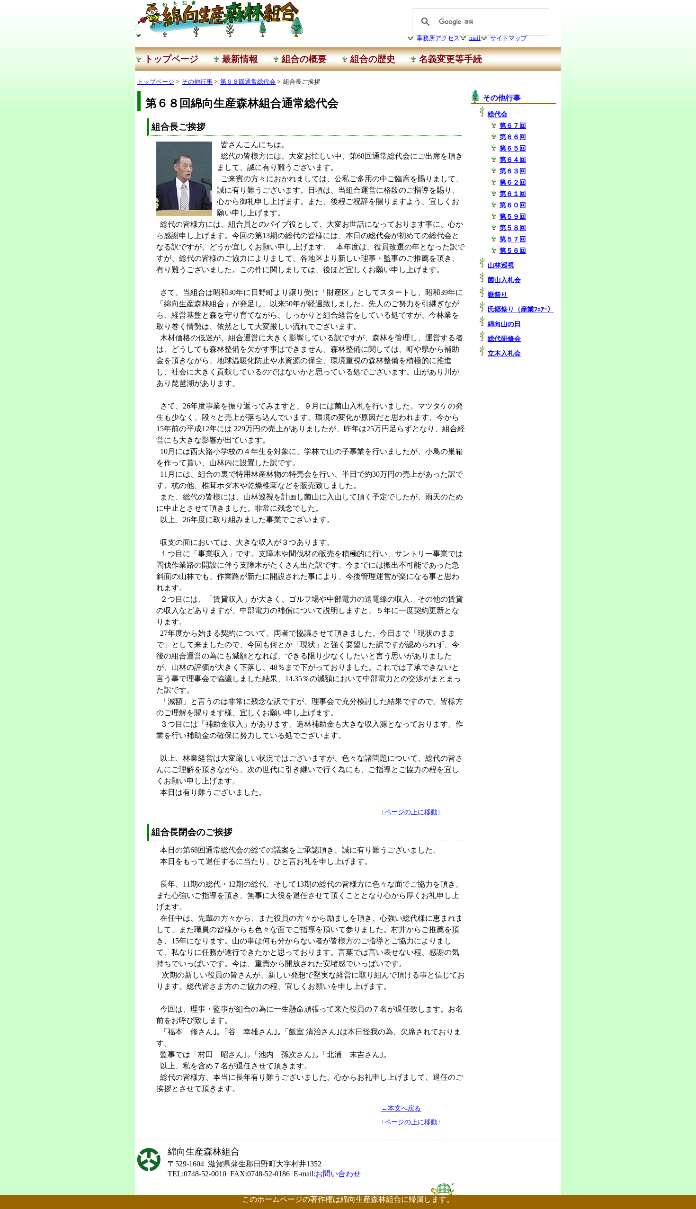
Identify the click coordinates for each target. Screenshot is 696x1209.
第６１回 (513, 193)
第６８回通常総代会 (248, 82)
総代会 (498, 114)
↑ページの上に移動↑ (411, 812)
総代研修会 (504, 338)
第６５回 (513, 148)
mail (475, 38)
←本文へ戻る (401, 1108)
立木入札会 (504, 353)
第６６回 (513, 137)
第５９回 (513, 216)
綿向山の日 (504, 324)
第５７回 (513, 239)
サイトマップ (508, 38)
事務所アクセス (438, 38)
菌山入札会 (504, 280)
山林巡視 (501, 265)
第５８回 (513, 227)
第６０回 (513, 205)
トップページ (155, 82)
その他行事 (197, 82)
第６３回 (513, 171)
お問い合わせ (338, 1174)
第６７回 (513, 125)
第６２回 (513, 182)
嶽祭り (498, 294)
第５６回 (513, 250)
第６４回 (513, 159)
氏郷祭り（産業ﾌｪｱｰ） (521, 309)
